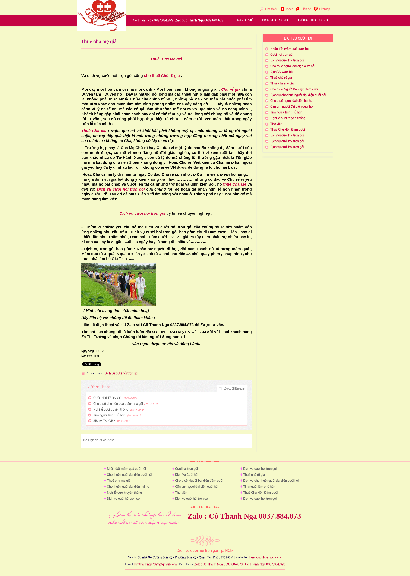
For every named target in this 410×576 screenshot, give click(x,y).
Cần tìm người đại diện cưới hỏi (291, 106)
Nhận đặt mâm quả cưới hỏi (289, 48)
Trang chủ (244, 20)
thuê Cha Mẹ (234, 184)
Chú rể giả (230, 89)
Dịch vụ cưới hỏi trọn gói (121, 189)
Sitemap (324, 9)
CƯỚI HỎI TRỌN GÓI (107, 398)
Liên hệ (306, 9)
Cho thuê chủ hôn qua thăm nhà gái (118, 403)
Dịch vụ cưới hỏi (275, 20)
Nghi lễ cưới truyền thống (111, 409)
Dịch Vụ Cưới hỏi (281, 71)
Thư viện (276, 123)
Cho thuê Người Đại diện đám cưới (294, 89)
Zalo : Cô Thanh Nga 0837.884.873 (244, 516)
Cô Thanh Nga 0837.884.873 (265, 564)
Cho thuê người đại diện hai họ (291, 100)
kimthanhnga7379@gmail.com (155, 564)
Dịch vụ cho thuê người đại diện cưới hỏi (298, 95)
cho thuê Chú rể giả (162, 76)
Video (289, 9)
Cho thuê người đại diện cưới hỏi (292, 66)
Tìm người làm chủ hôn (109, 415)
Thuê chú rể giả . (282, 77)
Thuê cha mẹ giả (282, 83)
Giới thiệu (271, 9)
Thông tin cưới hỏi (313, 20)
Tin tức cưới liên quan (232, 388)
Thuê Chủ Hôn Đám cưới (287, 129)
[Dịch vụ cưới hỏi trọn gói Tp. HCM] (101, 15)
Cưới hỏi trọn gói (281, 54)
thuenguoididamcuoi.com (265, 557)
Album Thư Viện (104, 421)
